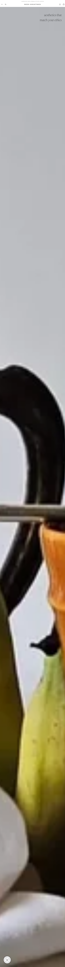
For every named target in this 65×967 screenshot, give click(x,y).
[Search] (5, 4)
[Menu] (2, 4)
